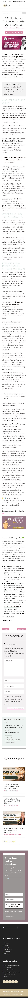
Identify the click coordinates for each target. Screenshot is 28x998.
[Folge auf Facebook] (6, 32)
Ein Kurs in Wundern (9, 28)
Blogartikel (6, 943)
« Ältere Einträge (9, 841)
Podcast (6, 945)
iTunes (22, 725)
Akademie (15, 994)
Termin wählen (7, 976)
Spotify (6, 573)
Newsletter (8, 737)
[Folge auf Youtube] (12, 32)
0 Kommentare (20, 28)
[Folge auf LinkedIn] (15, 32)
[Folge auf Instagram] (9, 32)
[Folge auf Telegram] (18, 32)
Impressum (6, 991)
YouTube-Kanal (8, 947)
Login (21, 994)
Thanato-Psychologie (9, 974)
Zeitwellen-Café (10, 742)
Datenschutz (15, 991)
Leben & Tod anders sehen (11, 790)
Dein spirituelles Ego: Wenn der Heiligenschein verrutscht (13, 830)
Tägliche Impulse (8, 949)
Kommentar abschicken (16, 708)
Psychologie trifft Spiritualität (12, 834)
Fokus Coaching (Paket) (10, 970)
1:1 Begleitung (7, 967)
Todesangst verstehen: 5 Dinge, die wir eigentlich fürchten (12, 801)
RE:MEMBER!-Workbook (12, 740)
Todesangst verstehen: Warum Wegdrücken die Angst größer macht (12, 786)
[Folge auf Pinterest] (21, 32)
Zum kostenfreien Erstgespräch (12, 965)
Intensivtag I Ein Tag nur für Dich (12, 972)
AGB (22, 991)
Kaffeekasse (7, 954)
